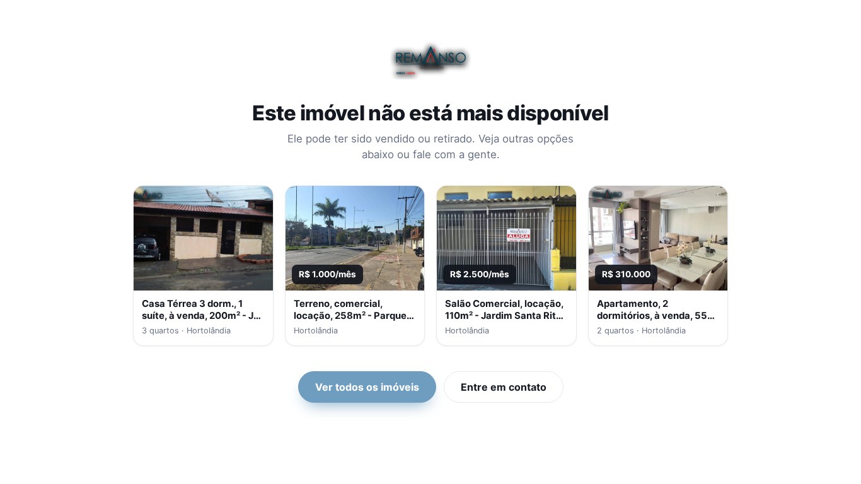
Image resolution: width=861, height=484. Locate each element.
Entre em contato (503, 387)
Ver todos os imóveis (367, 387)
